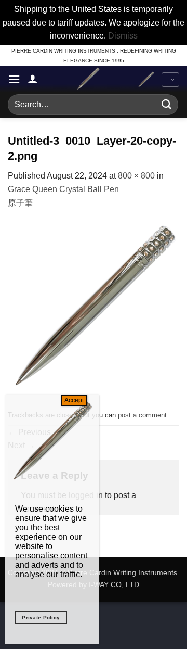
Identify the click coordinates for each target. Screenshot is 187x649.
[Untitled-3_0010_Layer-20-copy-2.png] (93, 306)
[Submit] (166, 104)
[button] (14, 79)
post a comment (142, 415)
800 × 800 (136, 175)
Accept (74, 400)
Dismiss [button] (123, 35)
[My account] (33, 78)
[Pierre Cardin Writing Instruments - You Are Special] (88, 79)
